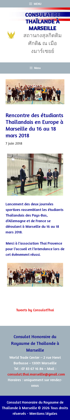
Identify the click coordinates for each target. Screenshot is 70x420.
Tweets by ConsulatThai (35, 310)
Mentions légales (43, 413)
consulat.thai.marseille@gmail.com (36, 374)
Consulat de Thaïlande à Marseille (42, 21)
